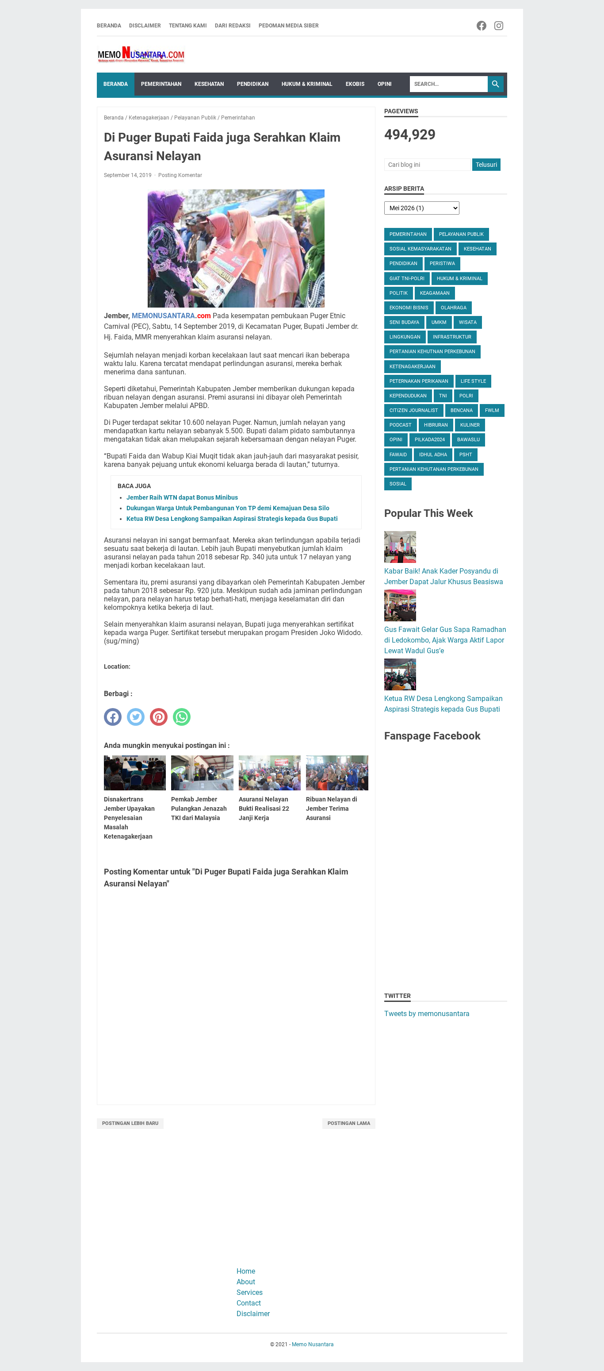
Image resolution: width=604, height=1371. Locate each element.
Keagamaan (435, 293)
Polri (466, 396)
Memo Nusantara (313, 1344)
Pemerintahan (161, 84)
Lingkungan (405, 337)
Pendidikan (252, 84)
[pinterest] (159, 717)
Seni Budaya (404, 322)
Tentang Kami (188, 26)
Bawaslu (468, 440)
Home (246, 1271)
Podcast (401, 425)
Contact (249, 1303)
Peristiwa (442, 263)
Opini (385, 84)
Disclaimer (145, 26)
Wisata (468, 322)
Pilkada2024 (430, 440)
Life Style (473, 381)
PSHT (465, 455)
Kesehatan (209, 84)
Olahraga (453, 308)
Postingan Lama (349, 1123)
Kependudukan (408, 396)
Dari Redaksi (233, 26)
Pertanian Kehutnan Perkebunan (432, 351)
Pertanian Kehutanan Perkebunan (434, 469)
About (246, 1282)
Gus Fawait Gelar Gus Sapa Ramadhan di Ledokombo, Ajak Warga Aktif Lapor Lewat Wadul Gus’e (445, 640)
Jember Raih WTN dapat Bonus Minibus (182, 497)
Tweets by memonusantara (427, 1013)
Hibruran (436, 425)
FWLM (492, 410)
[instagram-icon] (499, 26)
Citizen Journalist (414, 410)
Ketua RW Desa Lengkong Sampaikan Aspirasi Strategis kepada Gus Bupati (232, 518)
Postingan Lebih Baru (130, 1123)
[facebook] (113, 717)
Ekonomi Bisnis (409, 308)
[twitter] (136, 717)
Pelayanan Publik (461, 234)
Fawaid (398, 455)
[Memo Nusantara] (141, 55)
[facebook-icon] (482, 26)
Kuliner (470, 425)
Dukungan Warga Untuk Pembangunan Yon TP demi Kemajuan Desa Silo (227, 508)
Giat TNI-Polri (407, 278)
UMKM (439, 322)
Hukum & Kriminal (307, 84)
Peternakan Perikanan (419, 381)
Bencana (462, 410)
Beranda (109, 26)
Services (250, 1292)
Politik (399, 293)
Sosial (398, 484)
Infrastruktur (452, 337)
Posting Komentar (180, 175)
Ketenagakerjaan (413, 367)
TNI (443, 396)
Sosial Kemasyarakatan (420, 249)
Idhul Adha (433, 455)
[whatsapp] (182, 717)
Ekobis (355, 84)
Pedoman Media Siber (289, 26)
